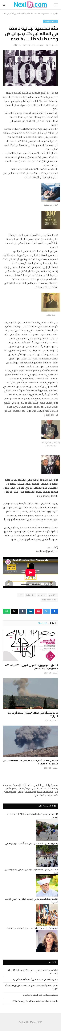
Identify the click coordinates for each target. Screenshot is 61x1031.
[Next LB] (30, 5)
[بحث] (4, 4)
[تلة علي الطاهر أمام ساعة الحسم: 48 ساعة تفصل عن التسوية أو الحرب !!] (30, 741)
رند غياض (41, 595)
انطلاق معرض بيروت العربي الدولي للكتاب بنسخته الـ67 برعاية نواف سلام (31, 667)
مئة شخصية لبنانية (49, 599)
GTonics (33, 1022)
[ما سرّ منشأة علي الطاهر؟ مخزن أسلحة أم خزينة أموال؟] (30, 693)
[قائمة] (56, 4)
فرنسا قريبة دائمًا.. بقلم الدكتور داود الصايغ (40, 995)
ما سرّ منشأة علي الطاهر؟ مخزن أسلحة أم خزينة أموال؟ (33, 714)
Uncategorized (50, 21)
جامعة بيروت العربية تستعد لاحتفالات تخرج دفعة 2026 (35, 1001)
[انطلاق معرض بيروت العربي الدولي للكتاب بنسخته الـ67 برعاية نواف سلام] (30, 645)
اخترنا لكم (53, 595)
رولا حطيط (30, 595)
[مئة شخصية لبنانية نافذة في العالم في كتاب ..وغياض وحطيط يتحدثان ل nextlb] (30, 68)
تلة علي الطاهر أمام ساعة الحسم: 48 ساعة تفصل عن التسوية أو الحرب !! (30, 762)
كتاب (21, 595)
